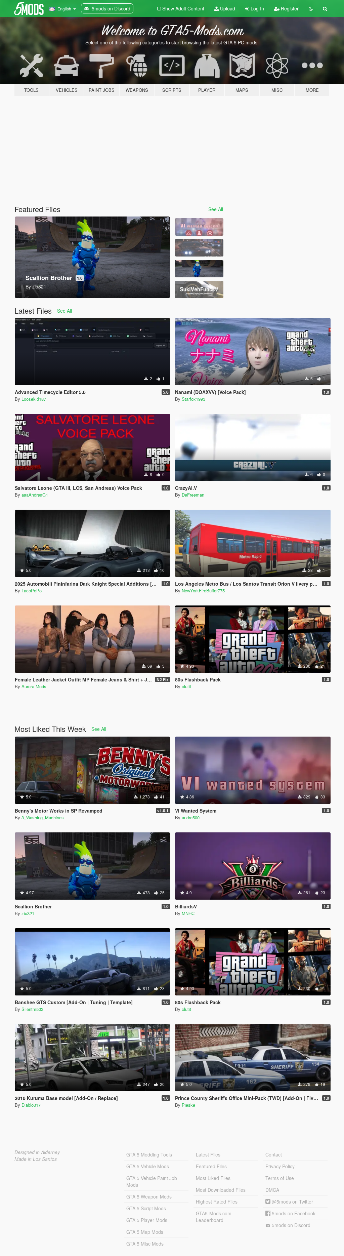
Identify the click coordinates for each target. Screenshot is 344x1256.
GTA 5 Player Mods (146, 1220)
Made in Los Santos (35, 1158)
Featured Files (211, 1166)
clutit (186, 686)
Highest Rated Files (217, 1201)
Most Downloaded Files (221, 1189)
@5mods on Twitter (291, 1201)
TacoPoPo (32, 590)
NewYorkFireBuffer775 (203, 590)
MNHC (188, 913)
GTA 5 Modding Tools (149, 1154)
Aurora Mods (34, 686)
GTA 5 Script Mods (146, 1208)
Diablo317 (31, 1105)
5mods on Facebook (292, 1213)
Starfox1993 (193, 399)
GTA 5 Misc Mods (145, 1243)
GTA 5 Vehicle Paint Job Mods (151, 1181)
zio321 (28, 913)
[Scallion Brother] (199, 268)
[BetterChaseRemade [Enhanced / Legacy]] (199, 248)
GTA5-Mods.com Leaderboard (213, 1216)
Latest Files (208, 1154)
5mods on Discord (290, 1225)
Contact (273, 1154)
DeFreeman (193, 495)
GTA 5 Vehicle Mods (147, 1166)
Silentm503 (32, 1009)
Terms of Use (279, 1178)
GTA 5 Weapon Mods (149, 1196)
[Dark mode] (311, 8)
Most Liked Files (213, 1178)
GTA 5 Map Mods (144, 1231)
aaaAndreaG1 (35, 495)
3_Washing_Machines (43, 817)
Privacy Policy (280, 1166)
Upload (227, 8)
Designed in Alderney (37, 1152)
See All (215, 209)
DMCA (272, 1189)
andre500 (191, 817)
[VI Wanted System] (199, 227)
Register (289, 8)
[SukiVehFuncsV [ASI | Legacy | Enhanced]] (199, 289)
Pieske (188, 1105)
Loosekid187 (34, 399)
